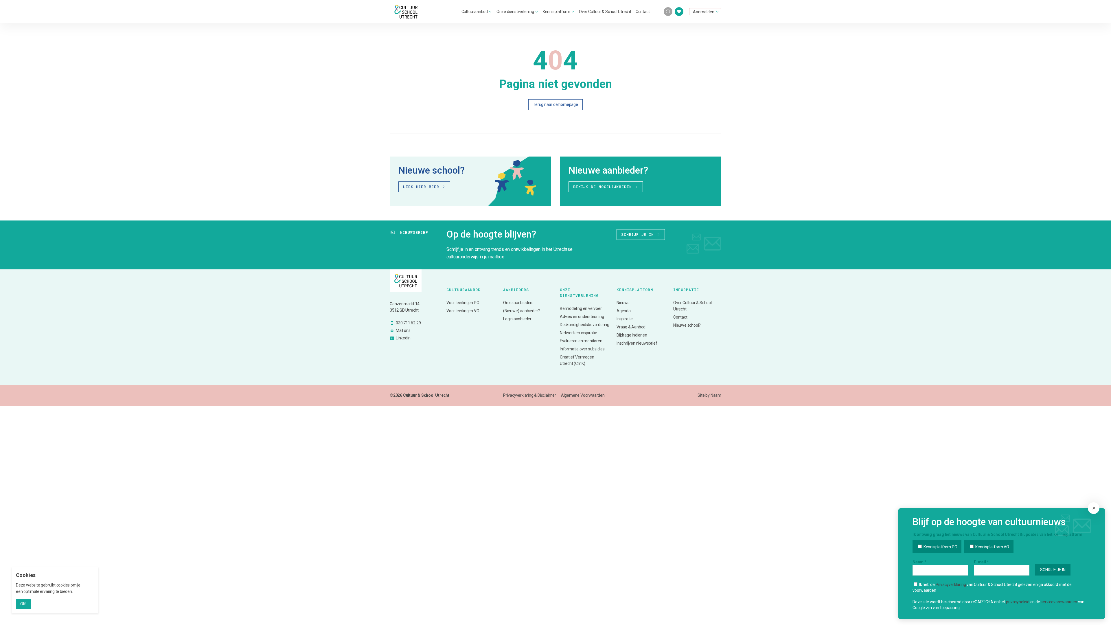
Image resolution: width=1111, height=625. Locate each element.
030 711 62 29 (408, 323)
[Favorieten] (679, 11)
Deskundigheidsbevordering (584, 324)
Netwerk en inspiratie (578, 332)
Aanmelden (703, 12)
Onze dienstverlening (515, 11)
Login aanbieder (517, 319)
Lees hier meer (421, 186)
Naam (919, 562)
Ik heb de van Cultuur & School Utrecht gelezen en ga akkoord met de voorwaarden (992, 587)
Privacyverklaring (951, 584)
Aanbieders (516, 289)
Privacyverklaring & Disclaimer (529, 395)
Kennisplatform (556, 11)
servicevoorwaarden (1059, 602)
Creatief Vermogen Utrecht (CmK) (577, 360)
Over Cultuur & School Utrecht (605, 11)
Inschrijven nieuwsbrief (637, 343)
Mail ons (403, 330)
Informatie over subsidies (582, 349)
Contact (643, 11)
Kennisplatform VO (991, 547)
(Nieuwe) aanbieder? (521, 310)
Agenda (624, 310)
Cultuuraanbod (474, 11)
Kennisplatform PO (940, 547)
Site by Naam (709, 395)
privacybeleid (1017, 602)
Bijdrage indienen (632, 335)
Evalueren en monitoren (581, 341)
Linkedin (403, 338)
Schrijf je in (637, 234)
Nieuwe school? (687, 325)
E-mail (981, 562)
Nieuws (623, 302)
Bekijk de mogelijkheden (602, 186)
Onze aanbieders (518, 302)
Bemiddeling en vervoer (581, 308)
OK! (23, 604)
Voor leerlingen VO (462, 310)
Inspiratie (625, 319)
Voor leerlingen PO (462, 302)
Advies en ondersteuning (582, 316)
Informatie (686, 289)
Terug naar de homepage (555, 104)
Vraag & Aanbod (631, 327)
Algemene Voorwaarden (583, 395)
